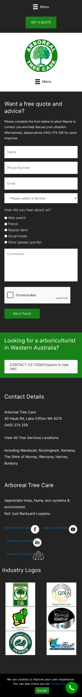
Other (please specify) (25, 242)
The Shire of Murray (20, 456)
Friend (13, 224)
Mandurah (28, 450)
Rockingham (49, 450)
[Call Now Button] (72, 688)
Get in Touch (22, 313)
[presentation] (37, 295)
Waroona (46, 456)
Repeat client (18, 230)
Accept (42, 690)
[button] (41, 22)
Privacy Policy (60, 683)
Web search (17, 218)
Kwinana (68, 450)
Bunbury (11, 463)
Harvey (61, 456)
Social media (17, 236)
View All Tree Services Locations (31, 437)
